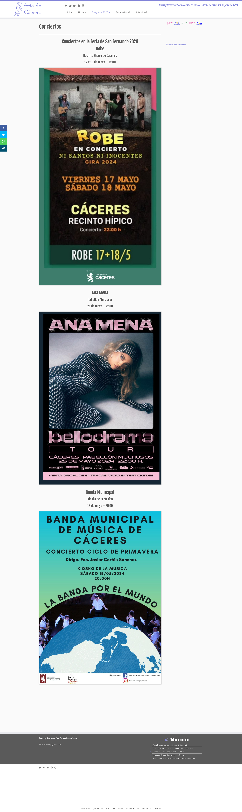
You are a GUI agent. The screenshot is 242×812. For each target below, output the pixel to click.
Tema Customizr (154, 808)
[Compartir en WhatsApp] (3, 141)
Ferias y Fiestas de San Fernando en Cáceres (104, 808)
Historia (82, 12)
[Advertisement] (184, 33)
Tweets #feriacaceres (176, 44)
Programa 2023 (100, 12)
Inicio (70, 12)
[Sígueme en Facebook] (80, 5)
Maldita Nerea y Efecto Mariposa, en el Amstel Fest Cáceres (174, 758)
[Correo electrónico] (71, 5)
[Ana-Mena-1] (100, 398)
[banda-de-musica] (100, 597)
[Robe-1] (100, 176)
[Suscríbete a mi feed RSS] (67, 5)
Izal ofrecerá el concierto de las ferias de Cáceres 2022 (173, 748)
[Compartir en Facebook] (3, 128)
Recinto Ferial (123, 12)
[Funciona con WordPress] (134, 808)
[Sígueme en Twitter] (75, 5)
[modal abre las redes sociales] (3, 148)
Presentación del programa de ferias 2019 (168, 752)
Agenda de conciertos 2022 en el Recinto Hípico (171, 745)
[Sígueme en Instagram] (84, 5)
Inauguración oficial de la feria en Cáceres (168, 755)
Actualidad (141, 12)
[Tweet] (3, 134)
